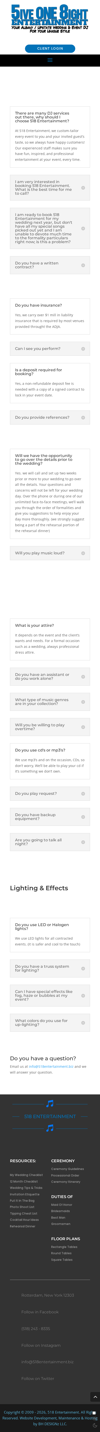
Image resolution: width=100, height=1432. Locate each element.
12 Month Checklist (24, 1181)
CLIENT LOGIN (50, 48)
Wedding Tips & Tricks (26, 1188)
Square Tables (62, 1260)
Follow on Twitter (37, 1378)
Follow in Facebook (39, 1312)
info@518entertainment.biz (51, 1066)
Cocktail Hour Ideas (24, 1220)
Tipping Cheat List (23, 1213)
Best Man (58, 1217)
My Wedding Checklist (26, 1175)
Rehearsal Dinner (22, 1226)
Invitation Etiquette (25, 1194)
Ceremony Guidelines (67, 1169)
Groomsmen (60, 1224)
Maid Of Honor (61, 1205)
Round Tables (61, 1253)
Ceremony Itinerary (65, 1182)
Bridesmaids (60, 1211)
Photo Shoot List (22, 1207)
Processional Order (65, 1175)
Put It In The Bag (22, 1201)
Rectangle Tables (64, 1247)
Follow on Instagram (41, 1345)
